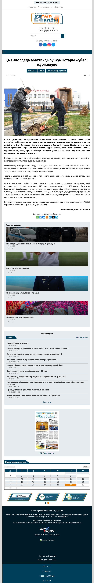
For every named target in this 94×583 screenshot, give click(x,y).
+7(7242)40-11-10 (46, 28)
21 (58, 482)
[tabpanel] (19, 497)
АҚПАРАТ (31, 71)
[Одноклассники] (47, 217)
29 (71, 485)
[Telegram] (40, 217)
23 (83, 482)
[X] (53, 217)
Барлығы (47, 402)
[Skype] (56, 217)
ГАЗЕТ (41, 71)
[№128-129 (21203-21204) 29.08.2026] (47, 431)
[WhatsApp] (37, 217)
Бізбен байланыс (45, 7)
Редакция (32, 7)
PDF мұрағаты (47, 453)
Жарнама (59, 7)
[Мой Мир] (50, 217)
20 (45, 482)
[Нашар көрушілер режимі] (65, 6)
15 (71, 479)
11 (22, 479)
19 (33, 482)
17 (10, 482)
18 (22, 482)
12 (33, 479)
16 (83, 479)
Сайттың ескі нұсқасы (47, 556)
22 (71, 482)
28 (58, 485)
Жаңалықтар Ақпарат (56, 71)
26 (33, 485)
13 (45, 479)
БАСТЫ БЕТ (47, 566)
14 (58, 479)
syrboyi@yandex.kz (48, 30)
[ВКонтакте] (43, 217)
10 (10, 479)
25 (22, 485)
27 (45, 485)
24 (11, 485)
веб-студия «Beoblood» (47, 560)
